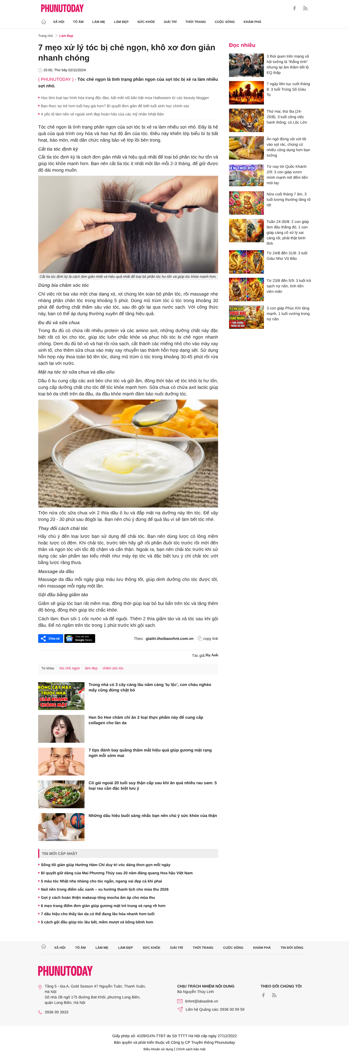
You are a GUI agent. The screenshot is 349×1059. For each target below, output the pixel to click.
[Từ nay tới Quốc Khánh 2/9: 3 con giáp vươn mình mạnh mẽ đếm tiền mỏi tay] (246, 175)
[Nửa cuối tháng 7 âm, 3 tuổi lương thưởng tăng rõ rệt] (246, 203)
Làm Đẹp (121, 22)
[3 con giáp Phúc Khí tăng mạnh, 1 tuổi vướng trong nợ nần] (246, 317)
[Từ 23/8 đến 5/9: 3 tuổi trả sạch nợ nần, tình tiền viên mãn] (246, 289)
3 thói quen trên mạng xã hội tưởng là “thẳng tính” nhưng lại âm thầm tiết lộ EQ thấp (288, 64)
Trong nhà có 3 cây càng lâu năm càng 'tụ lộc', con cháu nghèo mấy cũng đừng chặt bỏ (150, 687)
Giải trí (170, 22)
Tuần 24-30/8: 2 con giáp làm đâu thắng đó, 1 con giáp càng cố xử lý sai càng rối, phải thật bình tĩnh (288, 232)
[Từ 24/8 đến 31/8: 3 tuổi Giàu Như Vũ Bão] (246, 262)
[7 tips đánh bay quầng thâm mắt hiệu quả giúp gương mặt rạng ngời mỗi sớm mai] (61, 761)
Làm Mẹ (98, 22)
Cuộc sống (225, 22)
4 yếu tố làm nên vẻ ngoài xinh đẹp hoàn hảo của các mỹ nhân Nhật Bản (102, 114)
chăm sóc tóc (113, 668)
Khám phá (252, 22)
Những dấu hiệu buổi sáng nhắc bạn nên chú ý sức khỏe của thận (153, 815)
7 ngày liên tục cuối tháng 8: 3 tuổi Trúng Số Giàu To (288, 89)
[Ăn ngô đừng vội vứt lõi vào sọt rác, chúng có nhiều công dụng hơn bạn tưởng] (246, 148)
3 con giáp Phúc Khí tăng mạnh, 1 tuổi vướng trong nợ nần (288, 313)
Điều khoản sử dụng (158, 1049)
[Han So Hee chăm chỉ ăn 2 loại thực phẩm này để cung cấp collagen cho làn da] (61, 729)
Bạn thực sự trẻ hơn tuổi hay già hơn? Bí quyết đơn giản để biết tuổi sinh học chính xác (115, 106)
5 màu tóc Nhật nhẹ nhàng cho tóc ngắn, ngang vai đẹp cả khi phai (101, 881)
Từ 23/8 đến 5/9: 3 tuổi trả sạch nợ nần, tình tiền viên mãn (289, 286)
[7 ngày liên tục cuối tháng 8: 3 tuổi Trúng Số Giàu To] (246, 93)
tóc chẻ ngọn (69, 668)
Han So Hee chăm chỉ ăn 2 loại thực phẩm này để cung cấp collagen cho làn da (146, 720)
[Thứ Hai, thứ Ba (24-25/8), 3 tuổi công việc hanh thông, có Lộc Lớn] (246, 120)
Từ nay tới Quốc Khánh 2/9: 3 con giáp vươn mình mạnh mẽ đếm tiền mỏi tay (287, 174)
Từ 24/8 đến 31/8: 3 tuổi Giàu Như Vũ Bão (287, 256)
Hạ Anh (212, 655)
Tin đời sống (292, 948)
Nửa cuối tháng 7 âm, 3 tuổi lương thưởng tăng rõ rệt (289, 199)
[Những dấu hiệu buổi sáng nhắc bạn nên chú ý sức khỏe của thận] (61, 827)
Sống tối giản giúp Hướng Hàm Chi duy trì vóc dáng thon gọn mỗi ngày (105, 865)
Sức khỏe (146, 22)
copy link (210, 638)
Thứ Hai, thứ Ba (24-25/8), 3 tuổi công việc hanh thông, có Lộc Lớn (287, 116)
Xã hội (58, 22)
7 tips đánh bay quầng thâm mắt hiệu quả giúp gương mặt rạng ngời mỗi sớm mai (150, 753)
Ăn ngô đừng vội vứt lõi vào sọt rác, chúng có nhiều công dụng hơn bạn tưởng (288, 147)
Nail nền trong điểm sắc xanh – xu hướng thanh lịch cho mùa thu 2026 (105, 889)
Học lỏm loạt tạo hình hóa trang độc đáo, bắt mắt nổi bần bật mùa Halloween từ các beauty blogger (125, 98)
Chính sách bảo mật (190, 1049)
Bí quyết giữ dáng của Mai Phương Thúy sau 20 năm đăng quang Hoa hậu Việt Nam (117, 873)
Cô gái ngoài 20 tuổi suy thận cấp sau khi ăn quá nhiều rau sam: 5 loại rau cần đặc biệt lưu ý (153, 786)
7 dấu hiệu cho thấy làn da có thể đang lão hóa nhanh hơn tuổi (98, 914)
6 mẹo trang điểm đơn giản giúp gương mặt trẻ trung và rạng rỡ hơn (103, 905)
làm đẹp (91, 668)
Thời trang (195, 22)
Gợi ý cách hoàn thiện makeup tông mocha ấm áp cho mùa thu (98, 897)
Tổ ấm (78, 22)
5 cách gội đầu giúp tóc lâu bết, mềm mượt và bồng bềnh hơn (97, 922)
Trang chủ (45, 36)
